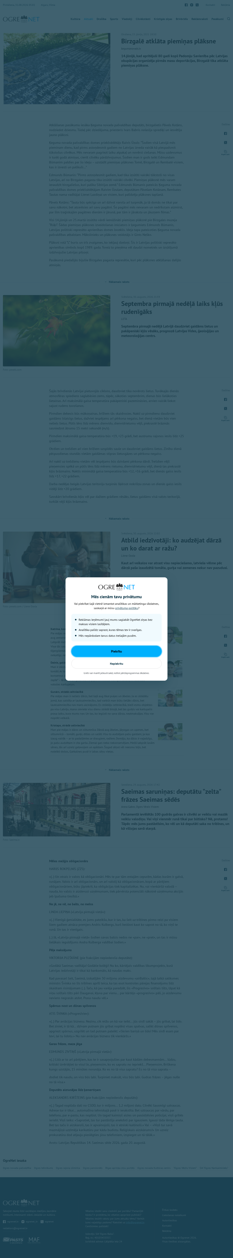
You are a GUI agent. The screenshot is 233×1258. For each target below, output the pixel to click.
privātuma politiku (126, 608)
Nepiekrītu (116, 663)
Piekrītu (116, 651)
